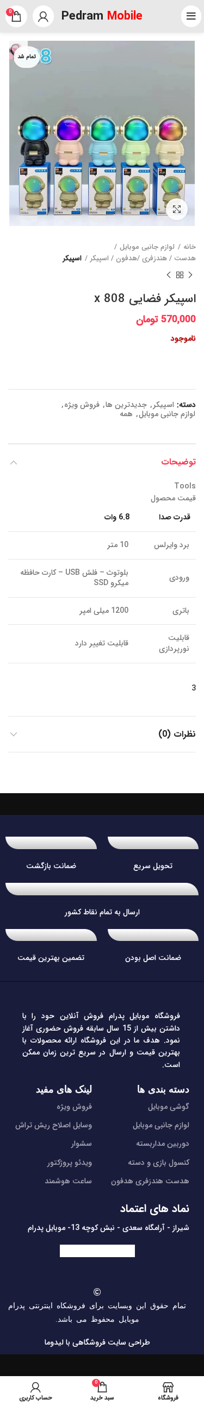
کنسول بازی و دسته (158, 1163)
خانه (189, 247)
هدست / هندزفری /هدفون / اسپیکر (143, 258)
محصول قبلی (190, 275)
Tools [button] (185, 486)
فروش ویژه (82, 405)
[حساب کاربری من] (43, 16)
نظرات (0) (177, 734)
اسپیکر (72, 258)
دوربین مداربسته (162, 1144)
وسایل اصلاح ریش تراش (53, 1125)
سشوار (81, 1144)
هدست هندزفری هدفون (150, 1181)
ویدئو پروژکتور (69, 1163)
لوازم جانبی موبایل (147, 247)
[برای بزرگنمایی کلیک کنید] (177, 209)
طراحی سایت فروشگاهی (110, 1342)
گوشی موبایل (168, 1107)
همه (126, 414)
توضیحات (178, 462)
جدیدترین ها (126, 405)
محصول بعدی (168, 275)
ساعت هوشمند (68, 1181)
